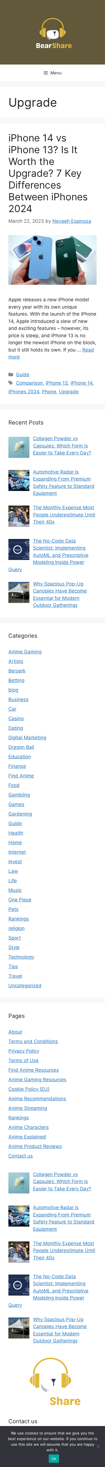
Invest (15, 861)
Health (15, 833)
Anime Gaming (24, 652)
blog (13, 690)
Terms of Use (23, 1060)
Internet (17, 852)
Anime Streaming (27, 1108)
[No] (98, 1446)
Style (14, 947)
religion (16, 928)
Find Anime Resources (33, 1070)
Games (16, 804)
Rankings (18, 919)
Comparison (29, 383)
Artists (15, 661)
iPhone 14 (81, 383)
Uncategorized (24, 985)
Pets (13, 909)
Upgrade (69, 391)
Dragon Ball (21, 747)
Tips (13, 966)
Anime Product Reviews (35, 1146)
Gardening (20, 814)
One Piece (19, 900)
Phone (49, 391)
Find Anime (21, 776)
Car (12, 709)
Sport (14, 938)
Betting (16, 680)
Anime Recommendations (37, 1098)
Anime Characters (28, 1127)
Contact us (20, 1156)
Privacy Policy (23, 1051)
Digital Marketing (27, 737)
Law (13, 871)
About (15, 1032)
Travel (15, 976)
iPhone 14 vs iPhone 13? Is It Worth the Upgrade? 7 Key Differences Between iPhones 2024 (48, 173)
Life (12, 880)
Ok (54, 1458)
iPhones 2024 (23, 391)
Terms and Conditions (33, 1041)
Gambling (19, 795)
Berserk (16, 671)
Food (14, 785)
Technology (21, 957)
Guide (22, 374)
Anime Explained (27, 1137)
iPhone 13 (57, 383)
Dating (15, 728)
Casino (16, 718)
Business (18, 699)
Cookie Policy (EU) (29, 1089)
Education (19, 756)
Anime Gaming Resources (37, 1079)
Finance (17, 766)
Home (15, 842)
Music (15, 890)
